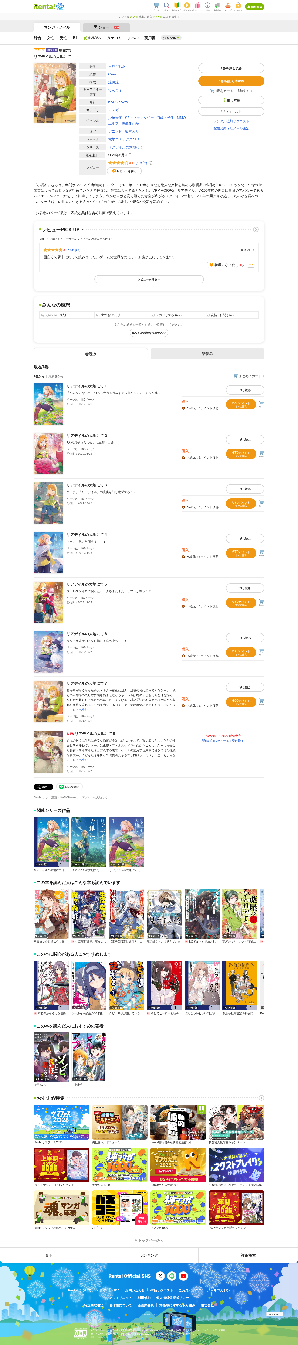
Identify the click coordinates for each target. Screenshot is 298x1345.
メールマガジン (218, 1290)
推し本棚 (233, 100)
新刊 (49, 1255)
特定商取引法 (94, 1305)
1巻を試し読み (231, 68)
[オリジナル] (93, 38)
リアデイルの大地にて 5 (87, 584)
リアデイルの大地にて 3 (87, 484)
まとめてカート (250, 375)
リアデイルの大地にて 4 (87, 534)
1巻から (39, 376)
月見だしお (117, 66)
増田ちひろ (41, 1084)
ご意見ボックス (190, 1290)
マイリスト (233, 111)
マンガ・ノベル (57, 27)
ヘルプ (102, 1290)
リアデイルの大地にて (125, 146)
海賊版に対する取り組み (177, 1305)
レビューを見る (147, 279)
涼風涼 (113, 81)
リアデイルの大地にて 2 (87, 435)
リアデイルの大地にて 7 (87, 683)
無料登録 (256, 7)
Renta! (38, 797)
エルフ (113, 123)
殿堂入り (132, 131)
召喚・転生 (165, 117)
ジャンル (169, 37)
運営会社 (207, 1305)
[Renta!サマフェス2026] (59, 6)
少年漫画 (115, 117)
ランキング (148, 1255)
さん (74, 249)
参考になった (224, 264)
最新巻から (56, 376)
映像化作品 (130, 123)
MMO (181, 117)
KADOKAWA (118, 101)
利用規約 (144, 1297)
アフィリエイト (120, 1297)
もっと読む (80, 709)
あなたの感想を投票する (147, 333)
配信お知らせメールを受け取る (223, 740)
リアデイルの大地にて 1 (87, 385)
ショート (108, 27)
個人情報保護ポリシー (172, 1297)
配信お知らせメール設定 (231, 128)
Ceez (112, 74)
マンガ (113, 109)
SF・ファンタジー (139, 117)
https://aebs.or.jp (99, 1336)
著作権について (120, 1305)
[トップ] (44, 6)
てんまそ (115, 89)
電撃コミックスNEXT (125, 138)
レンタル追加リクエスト (231, 121)
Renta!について (79, 1290)
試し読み (245, 390)
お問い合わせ (135, 1290)
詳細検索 (248, 1255)
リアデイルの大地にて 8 (95, 733)
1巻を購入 (231, 81)
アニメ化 (115, 131)
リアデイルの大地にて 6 (87, 633)
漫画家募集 (146, 1305)
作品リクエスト (161, 1290)
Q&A (116, 1290)
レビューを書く (126, 171)
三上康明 (77, 1084)
